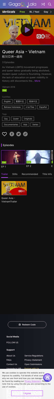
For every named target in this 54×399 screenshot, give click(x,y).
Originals (28, 118)
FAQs (8, 360)
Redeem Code (29, 324)
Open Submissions (33, 364)
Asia (25, 124)
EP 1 (3, 166)
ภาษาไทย (30, 107)
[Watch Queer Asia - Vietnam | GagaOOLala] (22, 4)
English (7, 101)
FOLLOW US (12, 342)
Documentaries (11, 124)
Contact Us (11, 364)
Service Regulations (33, 355)
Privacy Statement (33, 360)
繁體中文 (20, 101)
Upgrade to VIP (13, 368)
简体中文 (33, 101)
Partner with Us (31, 368)
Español (43, 107)
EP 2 (28, 166)
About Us (10, 355)
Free (22, 11)
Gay (46, 11)
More (37, 80)
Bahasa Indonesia (12, 107)
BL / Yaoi (34, 11)
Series (35, 124)
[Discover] (43, 4)
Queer (16, 118)
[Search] (50, 4)
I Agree (27, 393)
